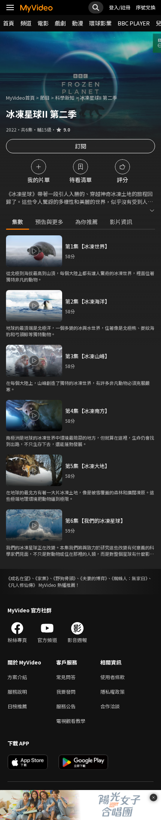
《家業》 (42, 578)
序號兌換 (145, 7)
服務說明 (17, 691)
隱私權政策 (112, 691)
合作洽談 (110, 706)
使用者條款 (112, 677)
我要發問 (66, 691)
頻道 (25, 23)
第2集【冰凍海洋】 (87, 301)
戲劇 (60, 23)
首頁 (8, 23)
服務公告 (66, 706)
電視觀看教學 (70, 720)
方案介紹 (17, 677)
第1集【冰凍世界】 (87, 246)
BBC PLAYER (134, 23)
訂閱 (80, 146)
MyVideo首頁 (20, 97)
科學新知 (65, 97)
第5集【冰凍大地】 (87, 466)
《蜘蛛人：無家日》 (130, 578)
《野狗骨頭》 (64, 578)
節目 (45, 97)
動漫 (77, 23)
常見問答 (66, 677)
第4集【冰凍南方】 (87, 410)
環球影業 (100, 23)
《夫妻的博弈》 (93, 578)
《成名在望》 (18, 578)
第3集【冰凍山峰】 (87, 356)
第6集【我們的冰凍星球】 (95, 520)
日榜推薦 (17, 706)
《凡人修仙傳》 (21, 585)
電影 (43, 23)
